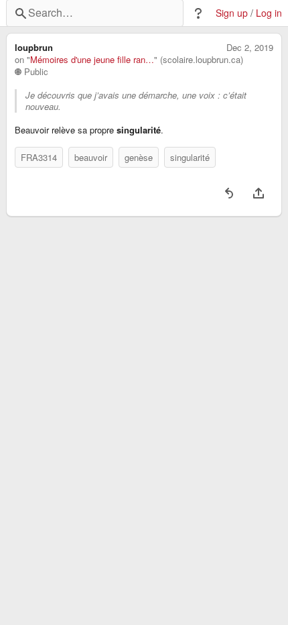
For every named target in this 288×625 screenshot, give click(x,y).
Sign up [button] (232, 13)
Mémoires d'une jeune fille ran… (92, 60)
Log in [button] (269, 13)
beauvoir (90, 157)
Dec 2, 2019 (249, 48)
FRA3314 (39, 157)
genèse (139, 157)
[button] (198, 13)
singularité (190, 157)
